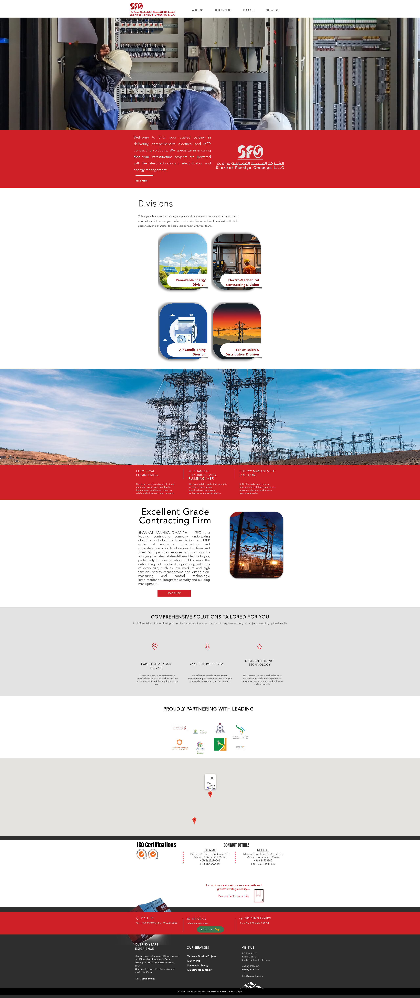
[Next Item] (243, 738)
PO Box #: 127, (249, 953)
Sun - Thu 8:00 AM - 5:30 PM (254, 923)
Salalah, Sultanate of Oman (256, 959)
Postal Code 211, (250, 956)
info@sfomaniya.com (197, 923)
